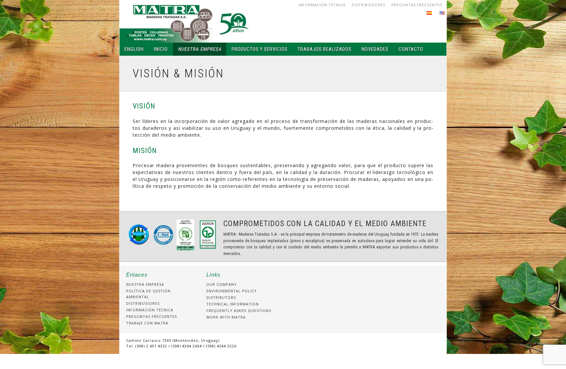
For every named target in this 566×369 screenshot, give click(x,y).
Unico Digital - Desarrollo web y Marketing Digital (283, 362)
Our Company (221, 284)
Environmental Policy (231, 290)
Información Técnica (322, 4)
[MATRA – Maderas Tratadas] (185, 21)
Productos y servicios (260, 49)
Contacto (411, 49)
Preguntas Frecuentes (416, 4)
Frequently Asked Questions (238, 310)
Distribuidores (368, 4)
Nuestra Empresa (199, 49)
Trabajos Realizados (324, 49)
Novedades (375, 49)
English (134, 49)
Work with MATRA (226, 317)
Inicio (161, 49)
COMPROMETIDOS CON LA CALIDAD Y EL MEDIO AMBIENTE (324, 223)
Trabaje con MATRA (147, 322)
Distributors (221, 297)
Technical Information (232, 303)
